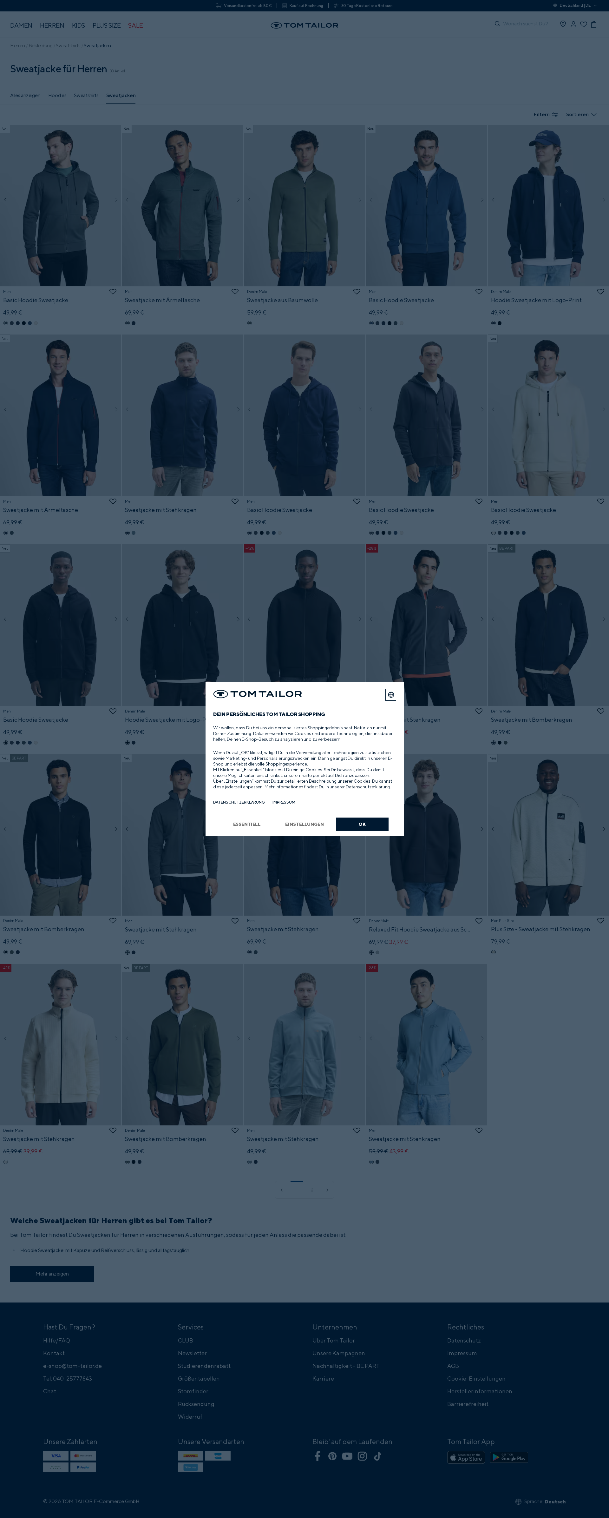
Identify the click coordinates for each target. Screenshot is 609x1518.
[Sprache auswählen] (391, 695)
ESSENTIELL (247, 824)
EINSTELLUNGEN (304, 824)
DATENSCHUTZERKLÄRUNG (239, 802)
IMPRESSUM (283, 802)
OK (362, 824)
